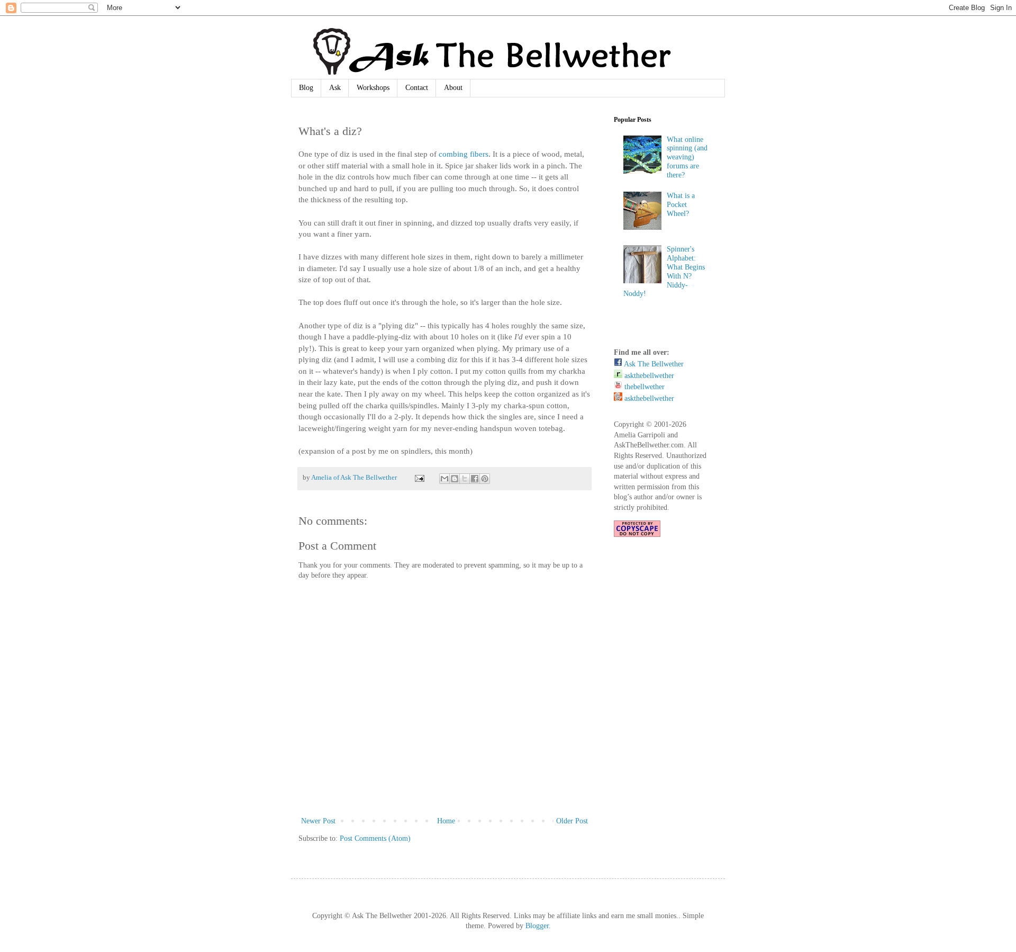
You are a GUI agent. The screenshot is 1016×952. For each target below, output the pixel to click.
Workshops (373, 88)
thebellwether (643, 387)
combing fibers (463, 153)
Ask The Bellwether (653, 364)
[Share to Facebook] (474, 478)
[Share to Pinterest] (484, 478)
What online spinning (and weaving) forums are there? (687, 157)
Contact (416, 88)
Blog (306, 88)
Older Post (572, 821)
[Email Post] (419, 477)
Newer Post (318, 821)
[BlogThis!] (454, 478)
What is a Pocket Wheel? (681, 205)
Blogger (537, 926)
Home (446, 821)
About (453, 88)
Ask (335, 88)
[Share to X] (464, 478)
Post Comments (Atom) (375, 838)
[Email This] (444, 478)
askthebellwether (648, 376)
